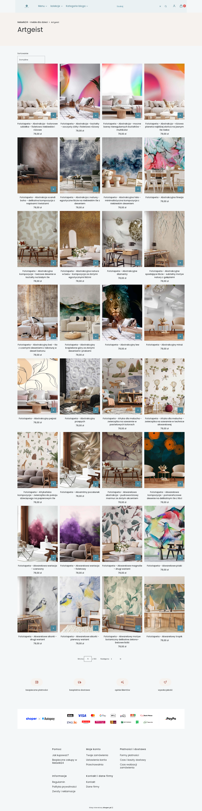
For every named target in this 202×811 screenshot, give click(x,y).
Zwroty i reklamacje (63, 791)
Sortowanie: (23, 53)
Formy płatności (129, 755)
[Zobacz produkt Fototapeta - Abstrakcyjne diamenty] (138, 263)
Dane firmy (92, 786)
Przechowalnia (94, 764)
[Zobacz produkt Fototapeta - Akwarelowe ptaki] (180, 557)
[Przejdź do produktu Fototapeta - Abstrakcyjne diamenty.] (122, 239)
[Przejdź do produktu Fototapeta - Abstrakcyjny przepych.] (80, 386)
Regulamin (58, 782)
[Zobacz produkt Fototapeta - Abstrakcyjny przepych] (96, 410)
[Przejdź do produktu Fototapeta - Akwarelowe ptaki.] (164, 534)
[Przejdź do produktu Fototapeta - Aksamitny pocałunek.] (80, 460)
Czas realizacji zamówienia (128, 766)
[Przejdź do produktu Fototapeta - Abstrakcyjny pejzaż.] (37, 386)
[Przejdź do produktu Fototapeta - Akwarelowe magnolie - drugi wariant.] (122, 534)
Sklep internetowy (100, 807)
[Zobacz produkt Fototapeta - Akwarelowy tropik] (180, 628)
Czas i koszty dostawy (133, 760)
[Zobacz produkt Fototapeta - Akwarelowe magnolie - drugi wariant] (138, 557)
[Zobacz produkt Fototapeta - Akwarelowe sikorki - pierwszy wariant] (96, 628)
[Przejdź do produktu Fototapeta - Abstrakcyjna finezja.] (164, 165)
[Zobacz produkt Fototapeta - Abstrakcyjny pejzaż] (53, 410)
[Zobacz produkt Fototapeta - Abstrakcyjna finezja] (180, 189)
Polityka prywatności (64, 786)
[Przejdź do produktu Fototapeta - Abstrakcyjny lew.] (122, 313)
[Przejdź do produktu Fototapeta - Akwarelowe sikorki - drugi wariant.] (37, 604)
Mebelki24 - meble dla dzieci (32, 22)
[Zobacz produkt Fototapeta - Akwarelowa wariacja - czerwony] (53, 557)
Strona (81, 659)
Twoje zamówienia (97, 755)
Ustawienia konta (96, 760)
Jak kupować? (60, 755)
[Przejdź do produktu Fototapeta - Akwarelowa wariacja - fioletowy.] (80, 534)
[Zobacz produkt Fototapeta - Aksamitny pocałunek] (96, 484)
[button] (165, 6)
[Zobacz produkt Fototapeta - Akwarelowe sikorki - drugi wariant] (53, 628)
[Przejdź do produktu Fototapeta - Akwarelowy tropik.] (164, 604)
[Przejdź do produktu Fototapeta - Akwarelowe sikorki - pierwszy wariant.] (80, 604)
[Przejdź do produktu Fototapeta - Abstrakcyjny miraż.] (164, 313)
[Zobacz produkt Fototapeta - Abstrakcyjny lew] (138, 336)
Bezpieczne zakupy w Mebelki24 (64, 761)
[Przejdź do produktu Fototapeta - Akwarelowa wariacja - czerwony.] (37, 534)
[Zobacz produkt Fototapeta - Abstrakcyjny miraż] (180, 336)
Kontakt (90, 782)
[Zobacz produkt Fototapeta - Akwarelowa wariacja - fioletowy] (96, 557)
